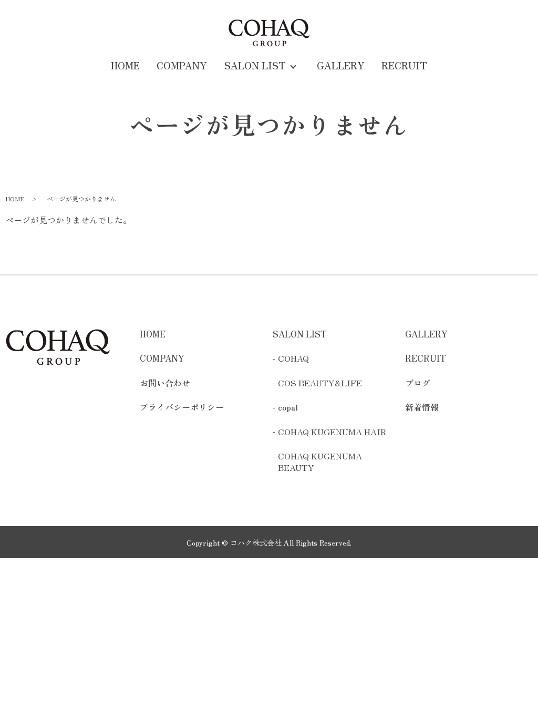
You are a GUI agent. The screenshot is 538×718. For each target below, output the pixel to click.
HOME (125, 65)
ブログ (417, 382)
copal (288, 407)
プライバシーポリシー (182, 407)
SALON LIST (255, 65)
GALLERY (341, 65)
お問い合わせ (165, 382)
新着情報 (422, 407)
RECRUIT (404, 65)
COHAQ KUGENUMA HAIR (332, 431)
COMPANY (182, 65)
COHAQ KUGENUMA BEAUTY (320, 462)
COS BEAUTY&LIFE (320, 382)
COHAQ (293, 358)
